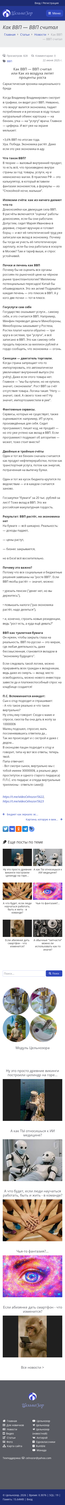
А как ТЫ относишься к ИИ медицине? (48, 871)
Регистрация (51, 3)
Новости (40, 35)
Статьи (25, 35)
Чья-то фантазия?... (48, 903)
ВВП (9, 61)
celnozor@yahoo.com (38, 1458)
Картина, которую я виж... (42, 819)
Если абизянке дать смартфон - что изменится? (17, 943)
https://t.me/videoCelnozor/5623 (23, 801)
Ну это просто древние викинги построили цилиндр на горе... (17, 872)
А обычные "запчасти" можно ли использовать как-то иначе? (48, 944)
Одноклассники (45, 1442)
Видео (10, 1433)
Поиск (55, 973)
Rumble (40, 1446)
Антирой (42, 1437)
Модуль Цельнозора (33, 1047)
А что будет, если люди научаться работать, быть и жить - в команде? (17, 907)
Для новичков (15, 1425)
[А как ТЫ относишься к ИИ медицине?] (47, 857)
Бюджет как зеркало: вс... (22, 814)
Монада (41, 1450)
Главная (10, 35)
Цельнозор (43, 1421)
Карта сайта (14, 1446)
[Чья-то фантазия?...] (47, 891)
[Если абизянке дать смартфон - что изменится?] (17, 928)
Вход (37, 3)
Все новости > (32, 1367)
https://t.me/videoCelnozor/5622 (23, 797)
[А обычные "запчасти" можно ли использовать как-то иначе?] (47, 928)
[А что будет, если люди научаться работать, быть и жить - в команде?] (17, 891)
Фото (9, 1442)
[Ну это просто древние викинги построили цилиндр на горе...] (17, 857)
